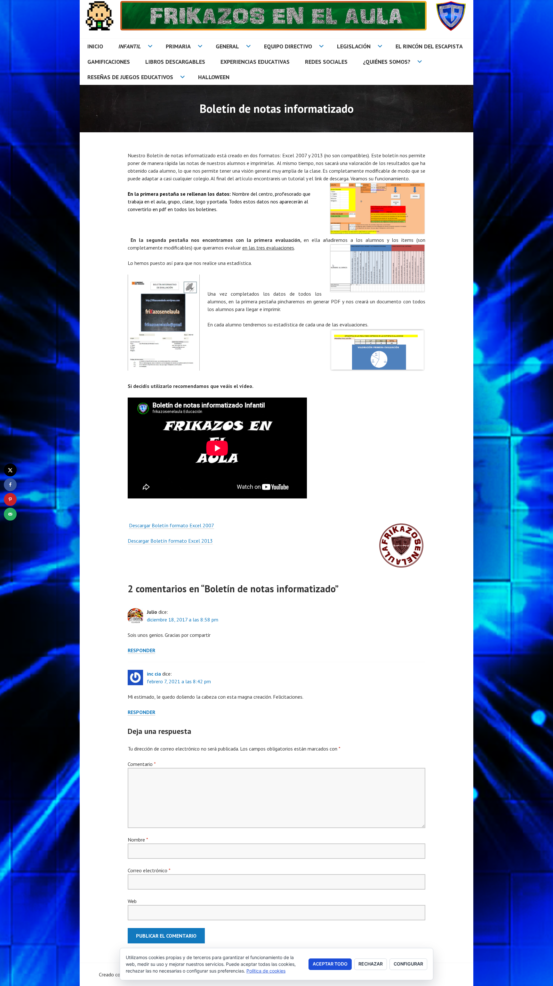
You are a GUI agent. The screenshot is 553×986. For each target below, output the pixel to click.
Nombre (138, 839)
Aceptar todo (330, 963)
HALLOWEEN (213, 77)
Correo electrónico (149, 870)
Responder (141, 650)
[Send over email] (10, 514)
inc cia (154, 673)
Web (132, 901)
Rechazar (370, 963)
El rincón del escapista (429, 46)
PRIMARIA (178, 46)
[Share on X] (10, 470)
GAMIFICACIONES (108, 61)
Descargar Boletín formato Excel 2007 (171, 525)
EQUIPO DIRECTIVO (288, 46)
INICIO (95, 46)
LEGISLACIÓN (354, 46)
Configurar (408, 963)
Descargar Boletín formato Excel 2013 (170, 541)
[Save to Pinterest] (10, 499)
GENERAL (227, 46)
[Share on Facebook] (10, 484)
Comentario (142, 764)
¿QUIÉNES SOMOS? (386, 61)
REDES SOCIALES (326, 61)
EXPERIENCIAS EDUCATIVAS (255, 61)
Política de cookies (265, 971)
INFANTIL (129, 46)
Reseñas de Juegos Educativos (130, 77)
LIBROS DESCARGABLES (175, 61)
